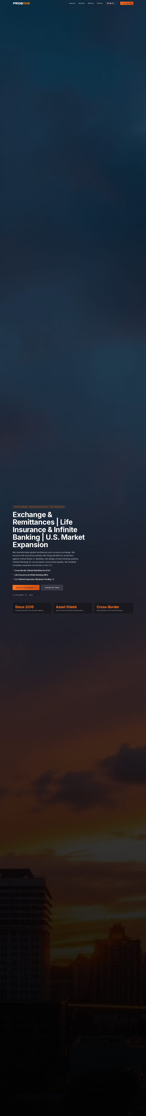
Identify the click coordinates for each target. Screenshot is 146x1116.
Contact (99, 3)
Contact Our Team (126, 3)
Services (81, 3)
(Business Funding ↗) (44, 579)
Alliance (91, 3)
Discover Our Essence (25, 588)
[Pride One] (22, 3)
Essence (72, 3)
